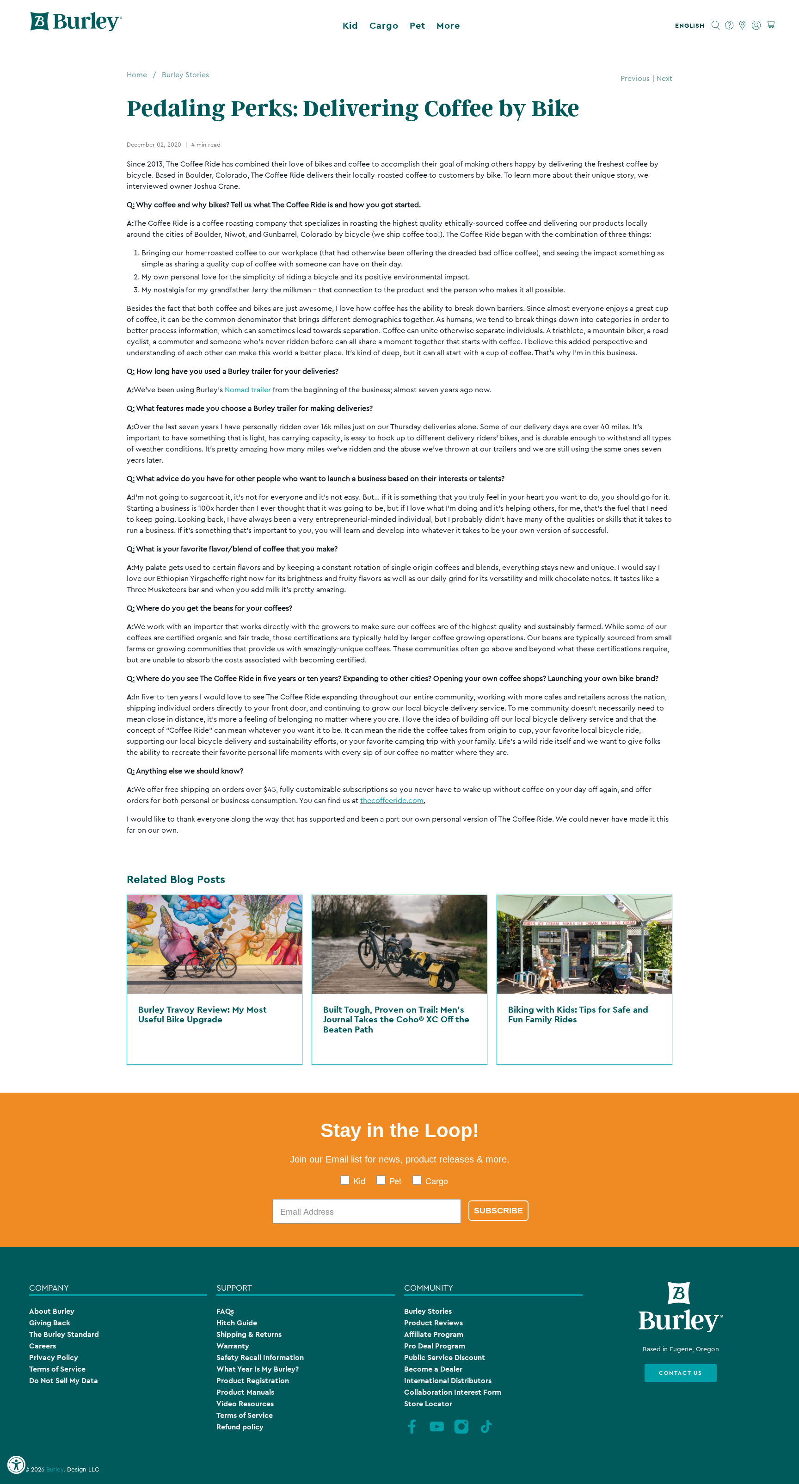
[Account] (756, 25)
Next (664, 78)
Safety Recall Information (260, 1357)
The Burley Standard (64, 1334)
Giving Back (49, 1323)
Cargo (384, 25)
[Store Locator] (743, 25)
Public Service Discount (444, 1357)
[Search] (716, 25)
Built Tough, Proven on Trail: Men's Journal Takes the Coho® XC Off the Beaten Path (396, 1019)
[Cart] (770, 25)
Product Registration (252, 1380)
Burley (54, 1469)
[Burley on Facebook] (412, 1432)
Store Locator (428, 1404)
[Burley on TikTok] (486, 1432)
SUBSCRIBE (498, 1210)
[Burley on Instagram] (461, 1432)
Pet (417, 25)
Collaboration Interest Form (452, 1392)
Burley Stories (185, 75)
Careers (42, 1346)
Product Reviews (433, 1323)
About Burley (51, 1311)
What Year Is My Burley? (257, 1369)
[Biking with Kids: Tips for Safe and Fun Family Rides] (584, 944)
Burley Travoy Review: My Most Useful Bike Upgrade (202, 1014)
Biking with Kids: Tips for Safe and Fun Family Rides (578, 1014)
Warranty (232, 1346)
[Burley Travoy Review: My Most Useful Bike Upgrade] (214, 944)
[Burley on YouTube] (437, 1432)
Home (137, 75)
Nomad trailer (248, 390)
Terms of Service (57, 1369)
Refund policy (240, 1427)
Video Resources (245, 1404)
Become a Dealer (433, 1369)
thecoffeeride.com (392, 800)
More (448, 25)
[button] (691, 25)
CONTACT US (680, 1373)
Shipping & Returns (249, 1334)
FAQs (225, 1311)
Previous (635, 78)
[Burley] (76, 25)
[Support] (729, 25)
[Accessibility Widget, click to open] (16, 1465)
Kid (350, 25)
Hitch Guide (236, 1323)
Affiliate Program (433, 1334)
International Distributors (448, 1380)
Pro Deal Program (434, 1346)
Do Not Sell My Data (63, 1380)
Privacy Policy (53, 1357)
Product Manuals (245, 1392)
